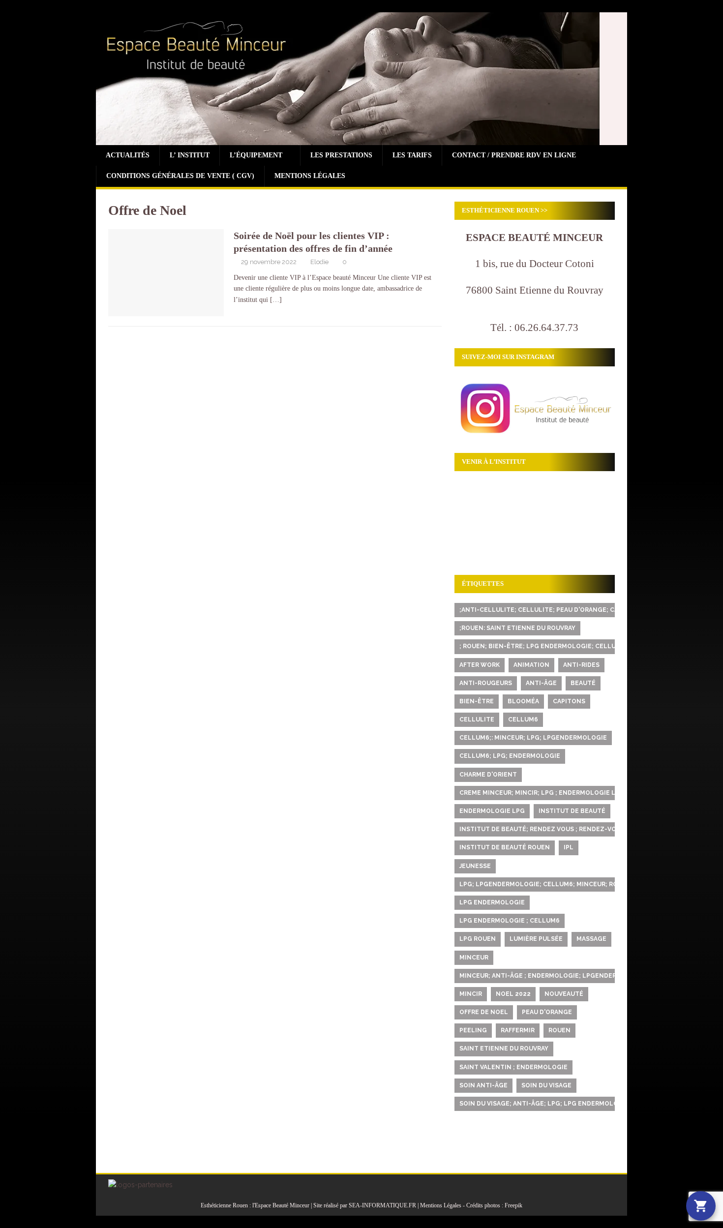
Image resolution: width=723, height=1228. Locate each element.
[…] (276, 299)
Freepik (513, 1205)
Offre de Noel (483, 1012)
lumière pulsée (536, 938)
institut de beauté (572, 811)
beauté (583, 683)
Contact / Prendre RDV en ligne (514, 155)
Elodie (319, 262)
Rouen (559, 1030)
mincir (470, 993)
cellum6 (523, 719)
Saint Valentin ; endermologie (513, 1067)
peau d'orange (547, 1012)
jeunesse (475, 866)
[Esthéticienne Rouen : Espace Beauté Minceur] (348, 140)
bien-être (476, 701)
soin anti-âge (483, 1085)
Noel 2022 (513, 993)
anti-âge (541, 683)
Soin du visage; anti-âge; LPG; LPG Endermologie (544, 1103)
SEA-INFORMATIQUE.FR (382, 1205)
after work (479, 664)
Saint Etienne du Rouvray (503, 1048)
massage (591, 938)
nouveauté (563, 993)
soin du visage (546, 1085)
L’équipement (256, 155)
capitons (569, 701)
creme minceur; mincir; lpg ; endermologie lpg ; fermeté (558, 792)
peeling (473, 1030)
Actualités (128, 155)
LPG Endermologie (492, 902)
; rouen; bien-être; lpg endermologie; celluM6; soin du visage (569, 646)
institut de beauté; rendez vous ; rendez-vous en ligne (557, 829)
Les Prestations (341, 155)
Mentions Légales (309, 176)
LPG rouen (477, 938)
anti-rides (581, 664)
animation (531, 664)
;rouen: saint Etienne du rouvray (517, 628)
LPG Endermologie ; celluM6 (509, 920)
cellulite (476, 719)
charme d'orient (488, 774)
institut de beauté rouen (504, 847)
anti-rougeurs (485, 683)
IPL (568, 847)
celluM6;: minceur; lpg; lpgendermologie (533, 737)
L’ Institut (190, 155)
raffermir (518, 1030)
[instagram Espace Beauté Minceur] (534, 434)
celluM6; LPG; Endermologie (509, 755)
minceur (473, 957)
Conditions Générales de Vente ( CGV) (180, 176)
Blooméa (523, 701)
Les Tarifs (412, 155)
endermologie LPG (492, 811)
